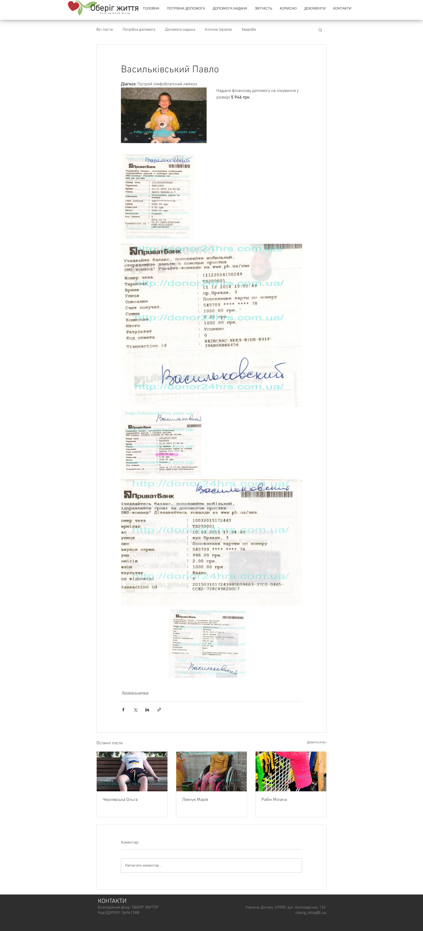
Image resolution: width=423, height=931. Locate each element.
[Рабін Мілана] (291, 771)
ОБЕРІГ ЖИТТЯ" (145, 907)
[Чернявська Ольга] (132, 771)
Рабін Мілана (274, 799)
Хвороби (249, 29)
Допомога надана (180, 29)
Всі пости (104, 29)
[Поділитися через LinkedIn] (147, 709)
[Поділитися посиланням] (159, 709)
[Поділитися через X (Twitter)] (135, 709)
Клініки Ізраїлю (218, 29)
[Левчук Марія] (211, 771)
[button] (288, 8)
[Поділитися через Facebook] (123, 709)
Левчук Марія (195, 799)
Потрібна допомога (139, 29)
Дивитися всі (317, 742)
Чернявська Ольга (120, 799)
